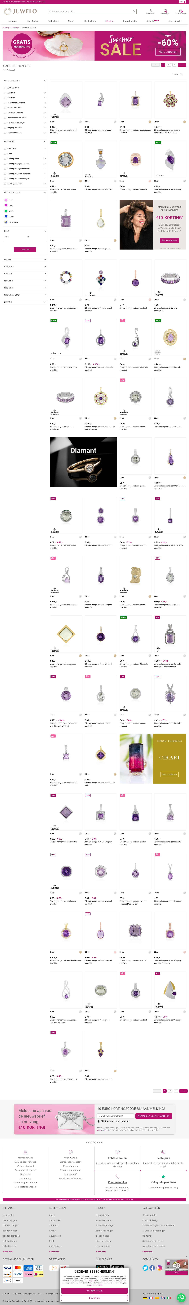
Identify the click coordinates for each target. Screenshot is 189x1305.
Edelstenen (32, 21)
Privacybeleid (52, 1293)
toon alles (9, 1251)
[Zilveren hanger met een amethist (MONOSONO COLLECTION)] (136, 159)
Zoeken (134, 11)
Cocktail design (150, 1220)
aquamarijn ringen (105, 1225)
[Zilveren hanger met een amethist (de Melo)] (101, 752)
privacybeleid (103, 1130)
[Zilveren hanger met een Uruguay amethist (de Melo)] (170, 930)
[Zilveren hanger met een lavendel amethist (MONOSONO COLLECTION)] (66, 100)
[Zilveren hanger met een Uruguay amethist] (101, 100)
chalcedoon (55, 1246)
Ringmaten (25, 1174)
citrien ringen (103, 1236)
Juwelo (152, 21)
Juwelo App (25, 1178)
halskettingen (10, 1241)
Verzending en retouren (25, 1182)
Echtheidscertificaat (25, 1162)
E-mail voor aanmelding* (111, 1116)
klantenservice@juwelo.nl (56, 2)
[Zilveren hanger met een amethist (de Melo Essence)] (101, 396)
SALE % (109, 21)
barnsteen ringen (104, 1230)
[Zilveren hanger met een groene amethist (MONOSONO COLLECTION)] (136, 396)
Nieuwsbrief (70, 1174)
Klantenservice (117, 1183)
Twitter (145, 1268)
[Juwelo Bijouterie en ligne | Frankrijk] (151, 1298)
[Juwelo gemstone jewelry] (163, 1298)
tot (28, 236)
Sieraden (12, 21)
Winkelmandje (180, 13)
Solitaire (147, 1236)
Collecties (53, 21)
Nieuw (71, 21)
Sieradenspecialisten (70, 1162)
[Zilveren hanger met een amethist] (136, 278)
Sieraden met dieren (153, 1241)
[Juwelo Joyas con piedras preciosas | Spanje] (157, 1298)
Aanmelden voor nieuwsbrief (153, 1116)
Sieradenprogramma (70, 1170)
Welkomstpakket (25, 1166)
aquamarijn (55, 1236)
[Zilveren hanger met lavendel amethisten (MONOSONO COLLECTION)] (66, 396)
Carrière (6, 1293)
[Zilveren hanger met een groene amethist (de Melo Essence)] (170, 100)
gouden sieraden (11, 1236)
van (6, 236)
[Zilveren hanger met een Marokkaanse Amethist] (136, 100)
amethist (54, 1225)
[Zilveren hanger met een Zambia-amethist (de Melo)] (66, 989)
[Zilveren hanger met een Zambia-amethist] (66, 278)
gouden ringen (10, 1230)
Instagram (159, 1268)
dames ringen (10, 1220)
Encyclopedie (130, 21)
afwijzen (91, 1281)
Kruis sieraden (150, 1215)
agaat (52, 1215)
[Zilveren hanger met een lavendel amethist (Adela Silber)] (136, 871)
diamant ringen (10, 1225)
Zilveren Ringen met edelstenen (159, 1225)
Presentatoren (70, 1166)
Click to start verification (115, 1121)
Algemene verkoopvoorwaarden (28, 1293)
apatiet (53, 1230)
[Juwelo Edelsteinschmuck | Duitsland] (145, 1298)
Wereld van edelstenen (70, 1178)
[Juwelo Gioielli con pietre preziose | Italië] (169, 1298)
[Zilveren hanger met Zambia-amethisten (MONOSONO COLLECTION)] (170, 278)
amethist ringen (104, 1220)
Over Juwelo (175, 21)
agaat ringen (102, 1215)
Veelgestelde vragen (25, 1186)
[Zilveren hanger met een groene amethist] (101, 218)
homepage (15, 28)
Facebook (152, 1268)
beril (51, 1241)
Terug (6, 28)
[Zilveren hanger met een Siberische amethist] (101, 634)
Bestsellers (90, 21)
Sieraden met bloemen (154, 1246)
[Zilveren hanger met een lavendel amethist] (66, 218)
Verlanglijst (165, 13)
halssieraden (9, 1246)
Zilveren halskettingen (154, 1230)
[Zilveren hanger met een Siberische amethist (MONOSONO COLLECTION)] (136, 337)
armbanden (8, 1215)
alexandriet (55, 1220)
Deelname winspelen (25, 1170)
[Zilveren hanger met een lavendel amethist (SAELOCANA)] (101, 278)
